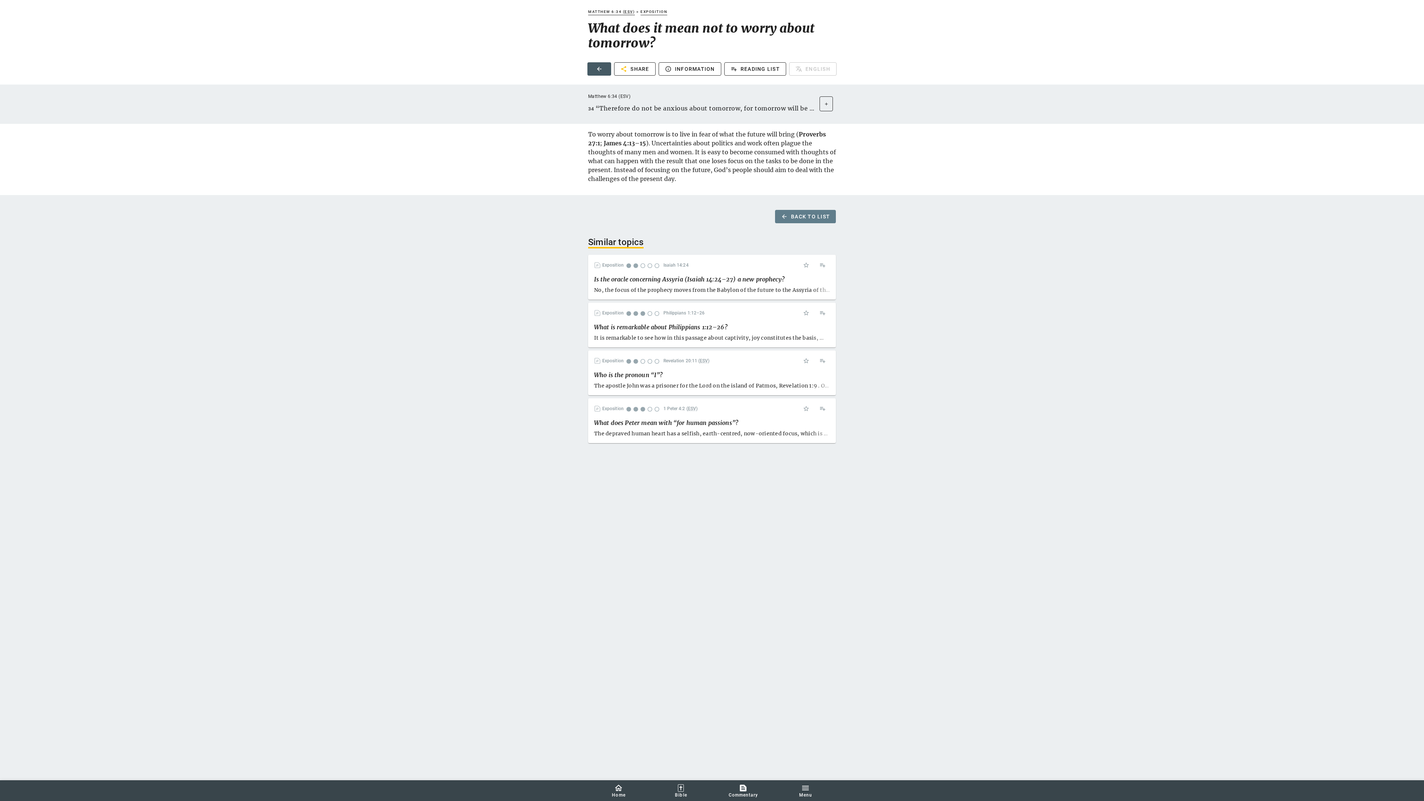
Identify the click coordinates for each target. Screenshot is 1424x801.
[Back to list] (599, 69)
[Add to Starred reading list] (806, 265)
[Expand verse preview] (826, 103)
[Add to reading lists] (822, 265)
